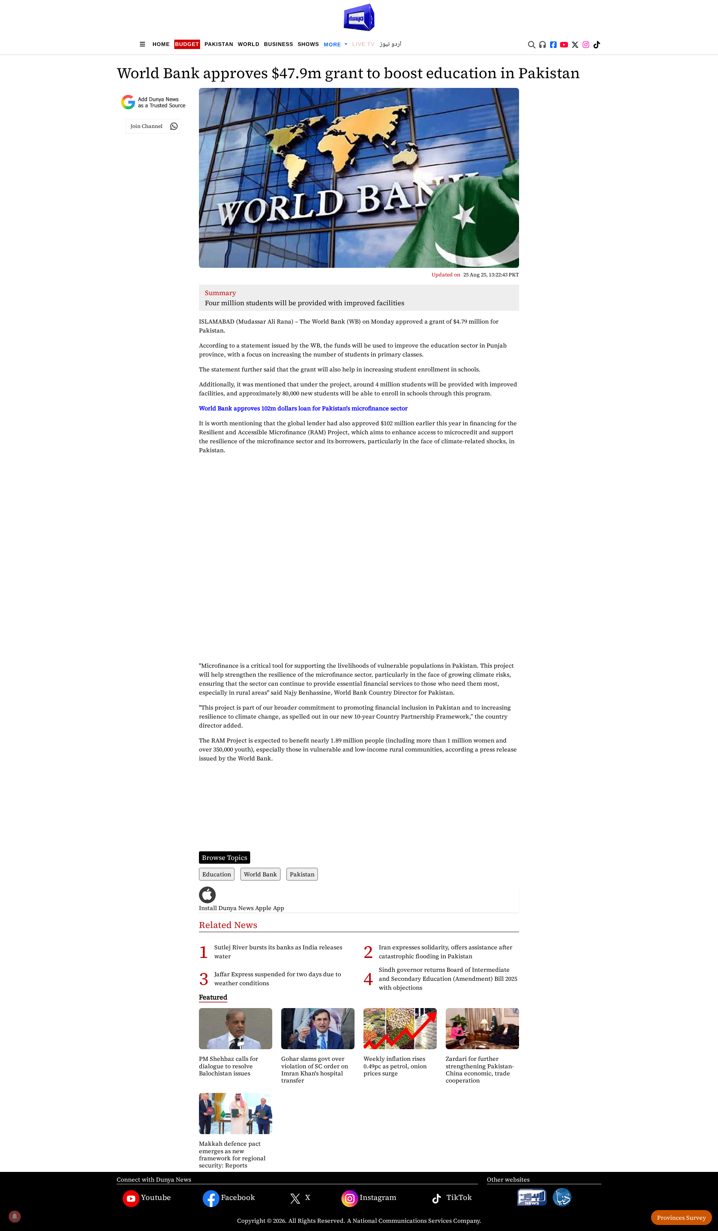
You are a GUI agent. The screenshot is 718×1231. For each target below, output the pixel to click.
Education (216, 874)
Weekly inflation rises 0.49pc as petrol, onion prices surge (395, 1065)
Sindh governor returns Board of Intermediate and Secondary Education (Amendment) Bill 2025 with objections (448, 978)
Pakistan (219, 44)
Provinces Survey (681, 1217)
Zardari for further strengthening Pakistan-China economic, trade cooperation (480, 1069)
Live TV (363, 44)
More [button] (333, 45)
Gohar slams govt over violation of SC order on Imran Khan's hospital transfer (314, 1069)
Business (278, 44)
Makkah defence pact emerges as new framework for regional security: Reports (232, 1154)
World (249, 44)
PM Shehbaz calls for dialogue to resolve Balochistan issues (228, 1065)
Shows (308, 44)
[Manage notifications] (15, 1216)
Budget (187, 44)
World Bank (260, 874)
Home (161, 44)
